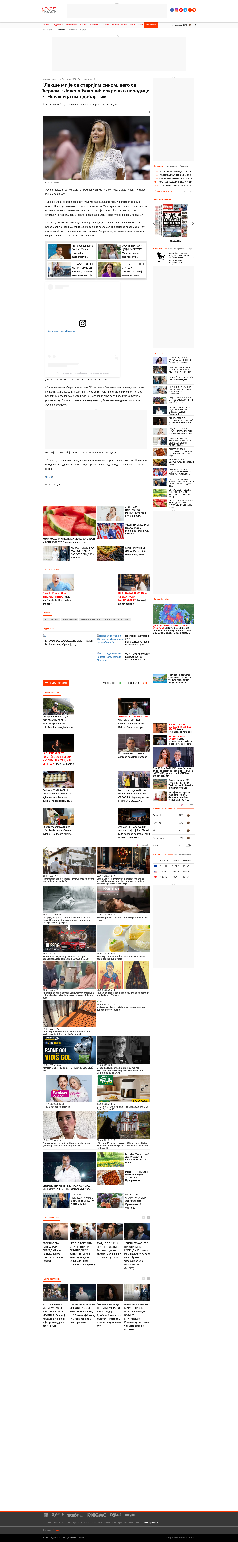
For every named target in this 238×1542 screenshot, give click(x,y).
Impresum (47, 1530)
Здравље (58, 25)
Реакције (184, 166)
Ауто (140, 25)
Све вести (158, 353)
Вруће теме (49, 628)
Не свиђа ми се (135, 683)
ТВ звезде (61, 30)
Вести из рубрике (52, 1279)
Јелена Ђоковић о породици (116, 619)
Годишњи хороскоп (176, 248)
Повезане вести (51, 1218)
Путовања (95, 25)
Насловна (47, 25)
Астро (106, 25)
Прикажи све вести (164, 191)
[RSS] (192, 353)
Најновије (158, 166)
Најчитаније (171, 166)
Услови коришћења (150, 1523)
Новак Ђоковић (51, 619)
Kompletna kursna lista (183, 854)
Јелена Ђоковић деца (90, 619)
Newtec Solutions (178, 1538)
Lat (190, 10)
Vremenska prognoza (164, 808)
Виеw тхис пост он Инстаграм (62, 331)
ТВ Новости (151, 25)
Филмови (73, 30)
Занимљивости (119, 25)
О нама (137, 1523)
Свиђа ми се (110, 683)
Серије (83, 30)
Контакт (55, 1530)
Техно (132, 25)
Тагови (47, 613)
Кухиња (83, 25)
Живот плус (71, 25)
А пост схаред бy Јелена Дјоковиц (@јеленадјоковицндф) (83, 373)
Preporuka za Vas (51, 569)
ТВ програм (47, 30)
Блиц (49, 476)
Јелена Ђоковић (69, 619)
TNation (191, 1538)
